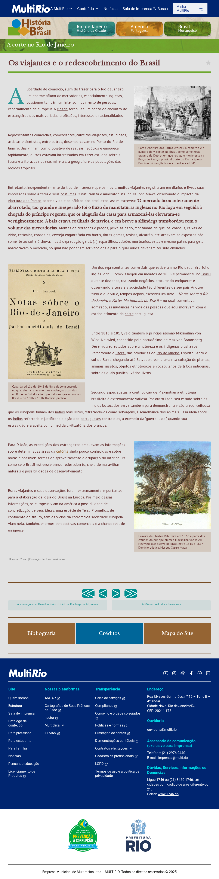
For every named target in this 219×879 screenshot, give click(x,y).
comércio (55, 89)
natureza (148, 346)
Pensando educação (23, 764)
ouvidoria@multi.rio (162, 730)
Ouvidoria (155, 720)
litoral (120, 352)
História (13, 559)
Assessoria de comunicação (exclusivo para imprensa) (171, 743)
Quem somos (18, 698)
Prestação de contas (111, 733)
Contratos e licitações (112, 748)
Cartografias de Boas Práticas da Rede (67, 708)
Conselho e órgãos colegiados (118, 713)
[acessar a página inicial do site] (31, 8)
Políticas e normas (109, 725)
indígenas (171, 346)
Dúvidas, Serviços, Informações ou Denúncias (176, 769)
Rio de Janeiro (112, 89)
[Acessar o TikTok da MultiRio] (182, 673)
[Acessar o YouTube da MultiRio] (165, 673)
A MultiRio (59, 8)
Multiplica (53, 725)
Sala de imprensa (21, 713)
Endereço (155, 689)
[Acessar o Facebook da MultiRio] (191, 673)
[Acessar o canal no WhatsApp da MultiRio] (199, 673)
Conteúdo (85, 8)
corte (129, 313)
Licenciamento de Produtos (21, 773)
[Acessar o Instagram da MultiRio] (174, 673)
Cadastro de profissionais (115, 756)
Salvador (143, 359)
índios (60, 412)
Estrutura (15, 706)
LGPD (100, 764)
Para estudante (19, 741)
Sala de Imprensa (137, 8)
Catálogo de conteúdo (17, 723)
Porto (101, 141)
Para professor (19, 733)
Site (11, 689)
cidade (62, 108)
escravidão (16, 425)
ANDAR (51, 698)
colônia (62, 451)
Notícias (110, 8)
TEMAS (51, 733)
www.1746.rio (168, 794)
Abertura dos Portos (24, 200)
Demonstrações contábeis (115, 741)
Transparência (107, 689)
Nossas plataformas (62, 689)
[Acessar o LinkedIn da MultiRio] (208, 673)
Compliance (104, 706)
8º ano (23, 559)
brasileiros (189, 346)
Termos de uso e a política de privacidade (117, 773)
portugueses (90, 418)
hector (50, 718)
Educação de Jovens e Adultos (47, 559)
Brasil (206, 274)
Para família (17, 748)
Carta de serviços (108, 698)
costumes (68, 194)
